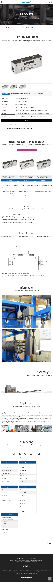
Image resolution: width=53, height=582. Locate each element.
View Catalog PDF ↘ (22, 150)
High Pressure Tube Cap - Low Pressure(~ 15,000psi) (20, 125)
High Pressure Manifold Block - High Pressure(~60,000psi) (19, 128)
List (27, 120)
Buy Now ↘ (9, 180)
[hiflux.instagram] (29, 566)
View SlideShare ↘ (32, 150)
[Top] (50, 579)
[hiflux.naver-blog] (24, 566)
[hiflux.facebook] (26, 566)
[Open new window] (31, 577)
